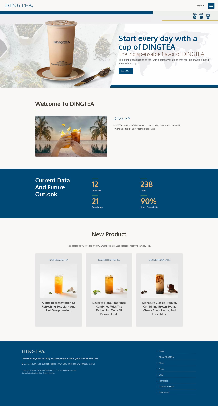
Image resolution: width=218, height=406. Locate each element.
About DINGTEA (166, 357)
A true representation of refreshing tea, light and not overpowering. (58, 306)
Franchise (163, 381)
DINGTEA (121, 118)
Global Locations (166, 387)
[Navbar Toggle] (211, 6)
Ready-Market (48, 373)
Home (161, 351)
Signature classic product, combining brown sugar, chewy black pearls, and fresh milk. (159, 308)
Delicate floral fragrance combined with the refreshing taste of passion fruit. (109, 308)
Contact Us (164, 393)
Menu (161, 363)
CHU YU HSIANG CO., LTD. (48, 370)
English (200, 6)
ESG (161, 375)
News (161, 369)
